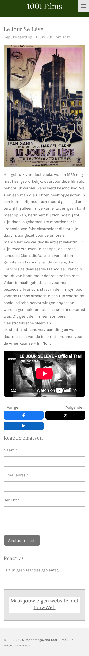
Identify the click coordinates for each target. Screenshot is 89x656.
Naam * (10, 450)
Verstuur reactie (22, 540)
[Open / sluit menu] (83, 6)
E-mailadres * (16, 475)
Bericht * (12, 500)
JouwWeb (45, 607)
